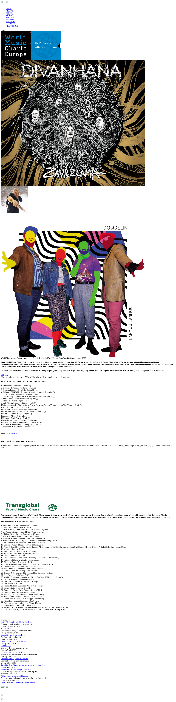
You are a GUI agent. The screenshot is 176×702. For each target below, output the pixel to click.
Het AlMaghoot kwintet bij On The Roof (16, 622)
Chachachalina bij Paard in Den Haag (15, 659)
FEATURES (10, 22)
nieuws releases (29, 682)
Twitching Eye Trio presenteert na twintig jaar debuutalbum (23, 665)
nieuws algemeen (7, 682)
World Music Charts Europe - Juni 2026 (16, 669)
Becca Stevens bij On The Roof (13, 635)
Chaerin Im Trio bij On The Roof (13, 641)
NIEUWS (9, 11)
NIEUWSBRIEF (12, 26)
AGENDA (10, 19)
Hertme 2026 (6, 646)
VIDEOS (9, 15)
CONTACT (10, 24)
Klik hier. (5, 375)
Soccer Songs (6, 628)
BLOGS (9, 13)
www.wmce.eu (11, 433)
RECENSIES (11, 17)
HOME (8, 9)
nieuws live (18, 682)
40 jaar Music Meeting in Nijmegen (14, 676)
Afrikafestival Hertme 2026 (11, 652)
